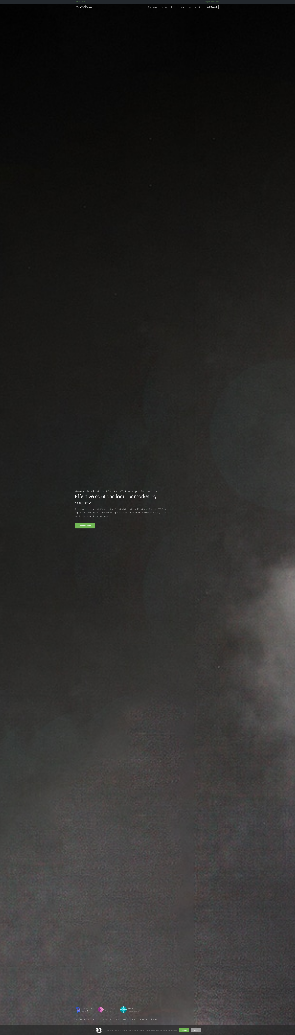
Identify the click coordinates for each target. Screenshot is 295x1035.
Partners (164, 7)
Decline (196, 1030)
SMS (124, 1019)
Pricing (174, 7)
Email (117, 1019)
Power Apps (131, 491)
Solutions (152, 7)
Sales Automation (82, 1019)
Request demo (85, 526)
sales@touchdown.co (211, 2)
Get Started (212, 7)
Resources (185, 7)
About (197, 7)
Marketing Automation (102, 1019)
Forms (155, 1019)
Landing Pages (144, 1019)
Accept (184, 1030)
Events (132, 1019)
